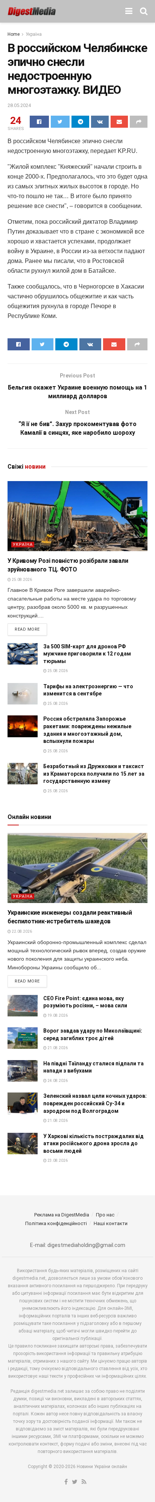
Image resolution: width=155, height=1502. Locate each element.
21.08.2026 (57, 1048)
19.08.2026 (57, 1015)
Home (14, 34)
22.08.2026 (21, 931)
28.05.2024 (19, 105)
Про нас (105, 1215)
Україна (34, 34)
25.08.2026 (21, 580)
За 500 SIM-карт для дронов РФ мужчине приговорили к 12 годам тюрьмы (87, 653)
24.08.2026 (57, 1081)
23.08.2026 (57, 1160)
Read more (27, 629)
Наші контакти (111, 1223)
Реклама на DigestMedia (61, 1215)
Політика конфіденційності (56, 1223)
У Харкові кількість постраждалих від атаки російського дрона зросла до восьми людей (93, 1143)
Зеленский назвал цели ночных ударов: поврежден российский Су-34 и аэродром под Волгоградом (95, 1103)
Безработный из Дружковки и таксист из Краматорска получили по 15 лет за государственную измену (93, 773)
